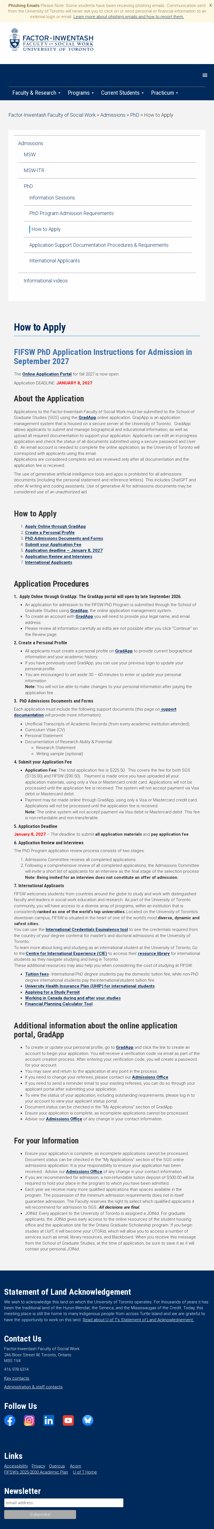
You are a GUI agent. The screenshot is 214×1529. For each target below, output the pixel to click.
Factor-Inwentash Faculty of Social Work (51, 40)
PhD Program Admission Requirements (71, 213)
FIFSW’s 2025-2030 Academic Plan (36, 1472)
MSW (30, 154)
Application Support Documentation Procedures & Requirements (99, 245)
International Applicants (54, 261)
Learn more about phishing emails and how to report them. (129, 16)
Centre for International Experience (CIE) (66, 953)
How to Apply (46, 229)
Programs (79, 92)
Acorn (75, 1466)
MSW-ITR (34, 170)
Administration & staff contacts (33, 1386)
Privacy (38, 1466)
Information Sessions (52, 198)
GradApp (87, 417)
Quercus (57, 1466)
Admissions (30, 143)
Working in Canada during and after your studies (73, 998)
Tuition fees (37, 974)
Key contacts (16, 1378)
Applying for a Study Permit (52, 992)
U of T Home (85, 1472)
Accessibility (16, 1466)
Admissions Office (150, 1077)
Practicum (163, 92)
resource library (154, 953)
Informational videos (46, 281)
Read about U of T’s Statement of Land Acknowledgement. (138, 1319)
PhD (28, 186)
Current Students (121, 92)
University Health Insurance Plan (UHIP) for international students (90, 986)
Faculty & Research (35, 92)
